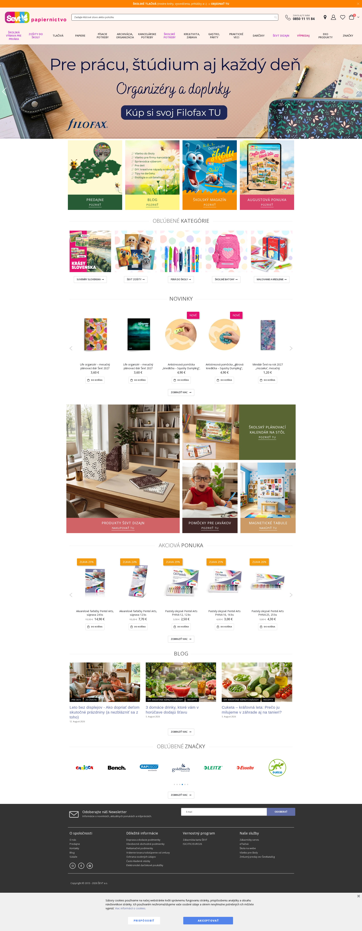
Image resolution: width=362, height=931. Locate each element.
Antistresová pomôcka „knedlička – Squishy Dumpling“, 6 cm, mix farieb (181, 366)
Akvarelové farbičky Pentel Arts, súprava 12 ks (138, 612)
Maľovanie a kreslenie (270, 279)
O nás (73, 839)
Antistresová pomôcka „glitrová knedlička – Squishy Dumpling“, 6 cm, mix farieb (224, 366)
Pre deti (76, 700)
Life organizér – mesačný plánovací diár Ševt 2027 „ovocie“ (95, 366)
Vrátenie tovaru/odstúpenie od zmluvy (148, 852)
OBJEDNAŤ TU (220, 3)
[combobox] (174, 17)
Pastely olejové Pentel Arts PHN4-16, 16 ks (224, 612)
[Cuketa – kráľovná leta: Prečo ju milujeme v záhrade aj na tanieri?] (257, 682)
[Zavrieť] (358, 896)
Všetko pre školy (249, 852)
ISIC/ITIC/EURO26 (192, 844)
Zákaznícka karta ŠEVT (195, 839)
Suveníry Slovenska (89, 279)
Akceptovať (208, 921)
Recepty (192, 700)
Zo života (91, 700)
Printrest (90, 866)
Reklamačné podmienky (139, 848)
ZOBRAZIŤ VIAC (179, 392)
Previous (71, 348)
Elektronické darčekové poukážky (144, 865)
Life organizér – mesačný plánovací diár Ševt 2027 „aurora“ (138, 366)
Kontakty (74, 848)
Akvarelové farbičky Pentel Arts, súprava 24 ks (95, 612)
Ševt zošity (134, 279)
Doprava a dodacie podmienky (143, 839)
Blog (72, 852)
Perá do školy (179, 279)
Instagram (73, 866)
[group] (85, 767)
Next (291, 348)
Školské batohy (224, 279)
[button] (4, 91)
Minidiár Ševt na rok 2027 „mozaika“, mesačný (267, 366)
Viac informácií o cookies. (130, 908)
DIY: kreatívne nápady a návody (165, 700)
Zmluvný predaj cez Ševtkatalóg (257, 856)
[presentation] (63, 258)
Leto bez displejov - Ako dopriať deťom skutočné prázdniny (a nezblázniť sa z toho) (105, 712)
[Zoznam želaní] (343, 17)
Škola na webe (248, 848)
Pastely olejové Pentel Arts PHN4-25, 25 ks (268, 612)
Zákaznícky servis (249, 839)
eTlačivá (244, 844)
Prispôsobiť (144, 921)
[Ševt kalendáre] (181, 91)
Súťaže (73, 856)
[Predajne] (325, 17)
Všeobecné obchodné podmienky (145, 844)
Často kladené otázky (138, 861)
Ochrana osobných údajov (141, 856)
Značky (348, 35)
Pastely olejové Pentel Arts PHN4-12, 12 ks (181, 612)
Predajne (75, 844)
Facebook (81, 866)
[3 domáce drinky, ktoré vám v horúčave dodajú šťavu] (181, 682)
